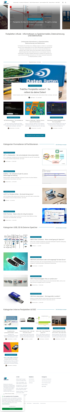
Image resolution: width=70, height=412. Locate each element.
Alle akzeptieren (12, 408)
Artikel (17, 376)
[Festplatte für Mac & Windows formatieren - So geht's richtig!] (35, 17)
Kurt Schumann (31, 379)
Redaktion (31, 376)
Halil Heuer (31, 382)
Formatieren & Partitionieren (24, 2)
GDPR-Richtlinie (29, 403)
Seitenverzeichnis (43, 403)
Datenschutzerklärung (6, 403)
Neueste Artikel (15, 2)
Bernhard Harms (31, 380)
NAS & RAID (58, 2)
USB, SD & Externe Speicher (34, 2)
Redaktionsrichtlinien (36, 403)
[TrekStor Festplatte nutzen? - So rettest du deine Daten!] (34, 82)
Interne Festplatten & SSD (44, 2)
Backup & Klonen (52, 2)
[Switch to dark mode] (66, 2)
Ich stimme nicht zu (12, 406)
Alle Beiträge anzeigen (61, 144)
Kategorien (44, 376)
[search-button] (62, 2)
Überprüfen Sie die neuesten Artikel (35, 135)
